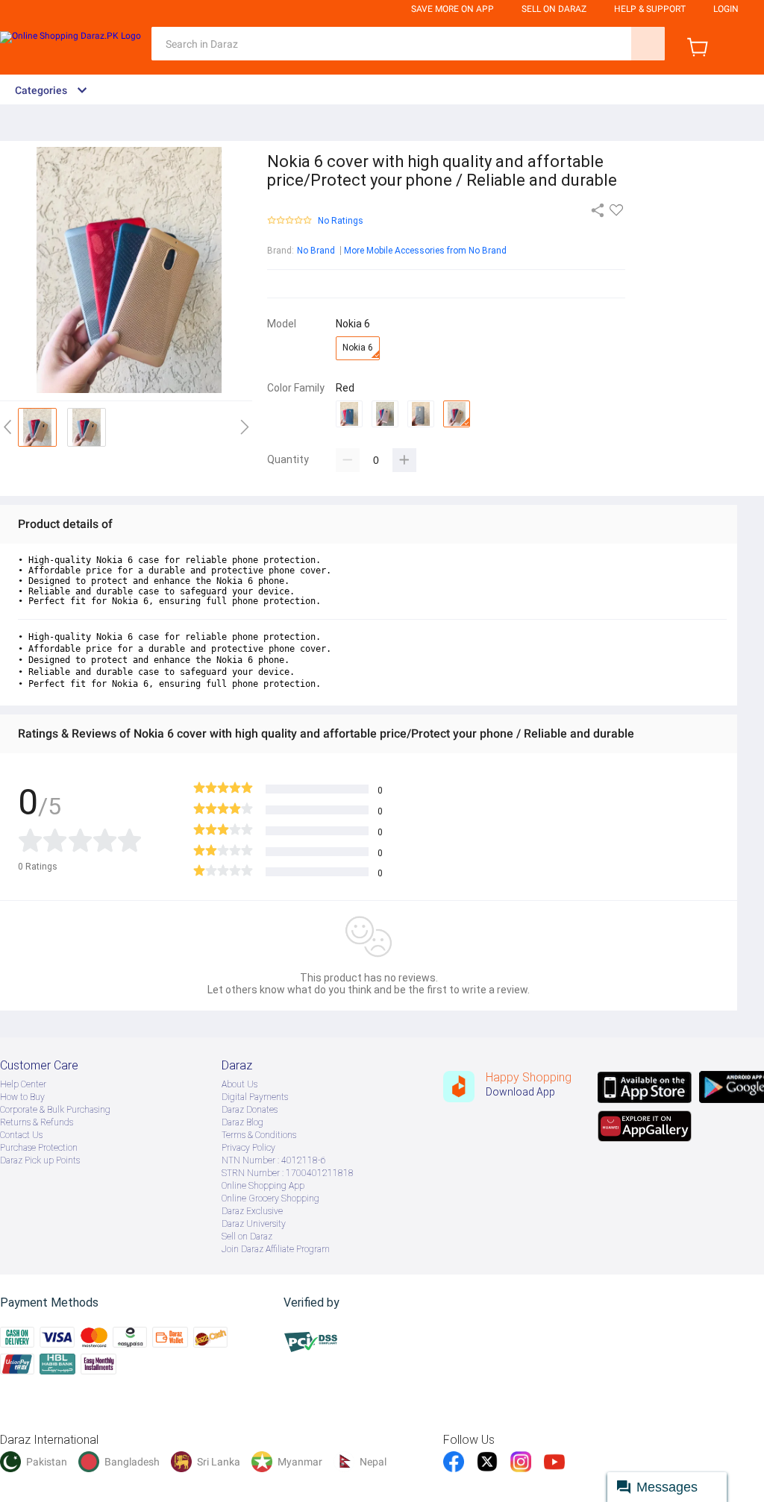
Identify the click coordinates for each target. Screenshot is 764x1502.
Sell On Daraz (554, 9)
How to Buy (22, 1097)
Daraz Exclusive (252, 1211)
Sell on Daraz (247, 1236)
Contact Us (21, 1135)
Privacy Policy (248, 1148)
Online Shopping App (263, 1186)
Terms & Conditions (259, 1135)
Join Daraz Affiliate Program (276, 1249)
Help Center (23, 1084)
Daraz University (254, 1224)
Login (726, 9)
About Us (239, 1084)
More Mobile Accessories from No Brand (425, 250)
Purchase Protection (39, 1148)
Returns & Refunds (36, 1122)
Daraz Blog (242, 1122)
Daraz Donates (250, 1109)
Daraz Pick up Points (40, 1160)
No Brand (316, 250)
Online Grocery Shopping (270, 1198)
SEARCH (648, 43)
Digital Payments (255, 1097)
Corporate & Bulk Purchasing (55, 1109)
